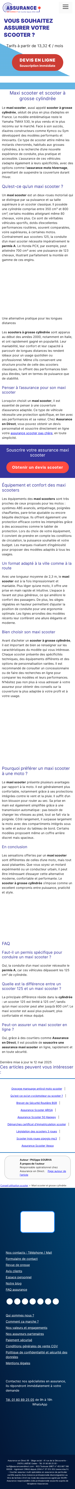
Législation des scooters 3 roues (36, 1131)
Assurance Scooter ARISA (37, 1110)
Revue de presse (18, 1265)
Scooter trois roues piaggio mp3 (37, 1138)
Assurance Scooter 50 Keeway (37, 1117)
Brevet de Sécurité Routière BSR (36, 1102)
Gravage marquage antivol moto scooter (36, 1088)
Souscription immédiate (38, 63)
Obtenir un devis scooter (37, 467)
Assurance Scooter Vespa (38, 1145)
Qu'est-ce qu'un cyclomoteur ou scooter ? (36, 1095)
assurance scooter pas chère (31, 433)
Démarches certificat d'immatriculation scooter (37, 1124)
